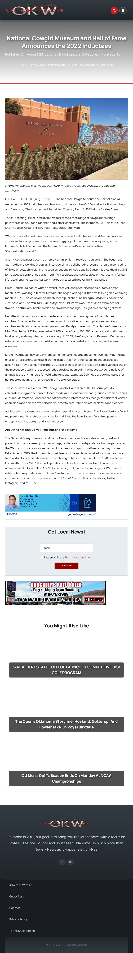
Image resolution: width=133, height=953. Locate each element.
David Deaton (69, 54)
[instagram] (70, 862)
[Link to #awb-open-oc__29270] (114, 10)
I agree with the (68, 557)
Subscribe (66, 565)
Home (22, 64)
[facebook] (62, 862)
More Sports (110, 54)
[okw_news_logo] (34, 6)
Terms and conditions (79, 557)
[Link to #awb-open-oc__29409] (123, 10)
